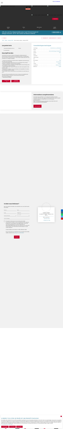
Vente (3, 40)
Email (5, 212)
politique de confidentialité (19, 232)
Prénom (5, 210)
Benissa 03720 (10, 40)
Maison (6, 40)
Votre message (6, 218)
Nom (18, 210)
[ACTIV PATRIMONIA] (57, 2)
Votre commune (7, 215)
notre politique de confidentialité (7, 424)
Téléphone (19, 212)
